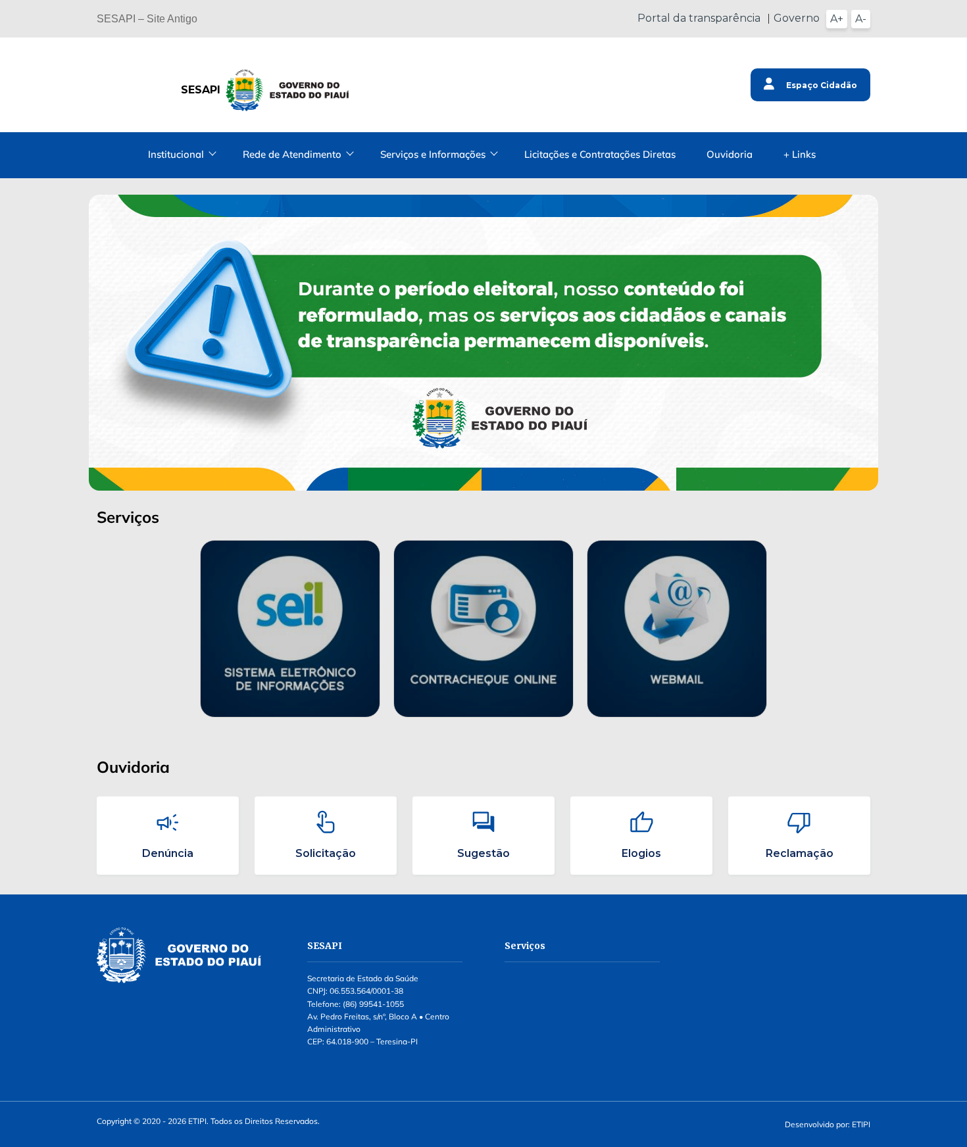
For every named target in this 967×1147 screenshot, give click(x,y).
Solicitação (325, 853)
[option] (290, 629)
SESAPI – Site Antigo (147, 18)
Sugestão (483, 853)
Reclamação (799, 853)
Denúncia (167, 853)
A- (860, 18)
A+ (836, 18)
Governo (797, 18)
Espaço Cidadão (820, 85)
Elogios (641, 853)
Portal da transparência (698, 18)
